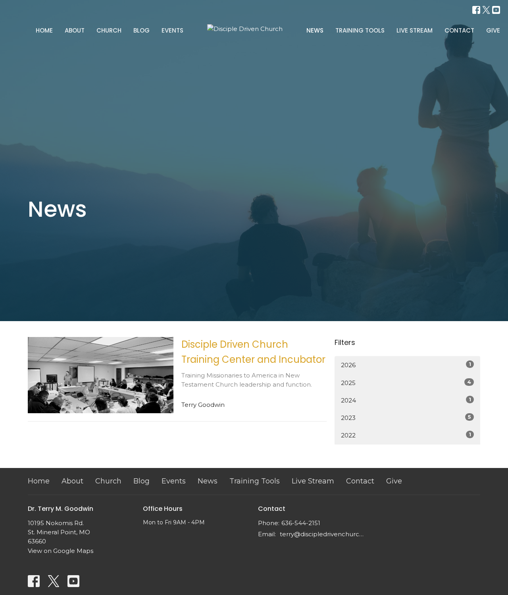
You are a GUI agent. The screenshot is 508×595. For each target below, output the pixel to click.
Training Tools (360, 30)
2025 (406, 383)
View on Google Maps (60, 551)
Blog (141, 30)
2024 (406, 400)
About (75, 30)
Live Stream (414, 30)
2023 (406, 418)
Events (172, 30)
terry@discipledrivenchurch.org (322, 534)
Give (493, 30)
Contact (459, 30)
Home (44, 30)
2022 (406, 435)
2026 (406, 365)
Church (108, 30)
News (314, 30)
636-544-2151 (300, 523)
